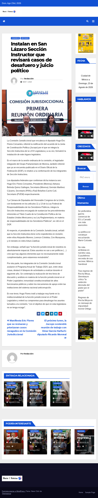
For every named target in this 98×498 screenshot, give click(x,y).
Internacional (12, 431)
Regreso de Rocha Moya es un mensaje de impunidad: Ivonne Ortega (85, 303)
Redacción (29, 78)
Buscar (81, 168)
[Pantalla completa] (93, 136)
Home (81, 492)
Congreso (15, 38)
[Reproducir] (81, 136)
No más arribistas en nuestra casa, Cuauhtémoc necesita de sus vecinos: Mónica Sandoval (85, 255)
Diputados (25, 38)
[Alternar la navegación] (93, 21)
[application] (85, 134)
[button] (87, 21)
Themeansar (6, 494)
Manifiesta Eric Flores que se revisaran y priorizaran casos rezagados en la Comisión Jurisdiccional (21, 327)
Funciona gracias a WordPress (13, 491)
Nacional (81, 431)
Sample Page (90, 492)
